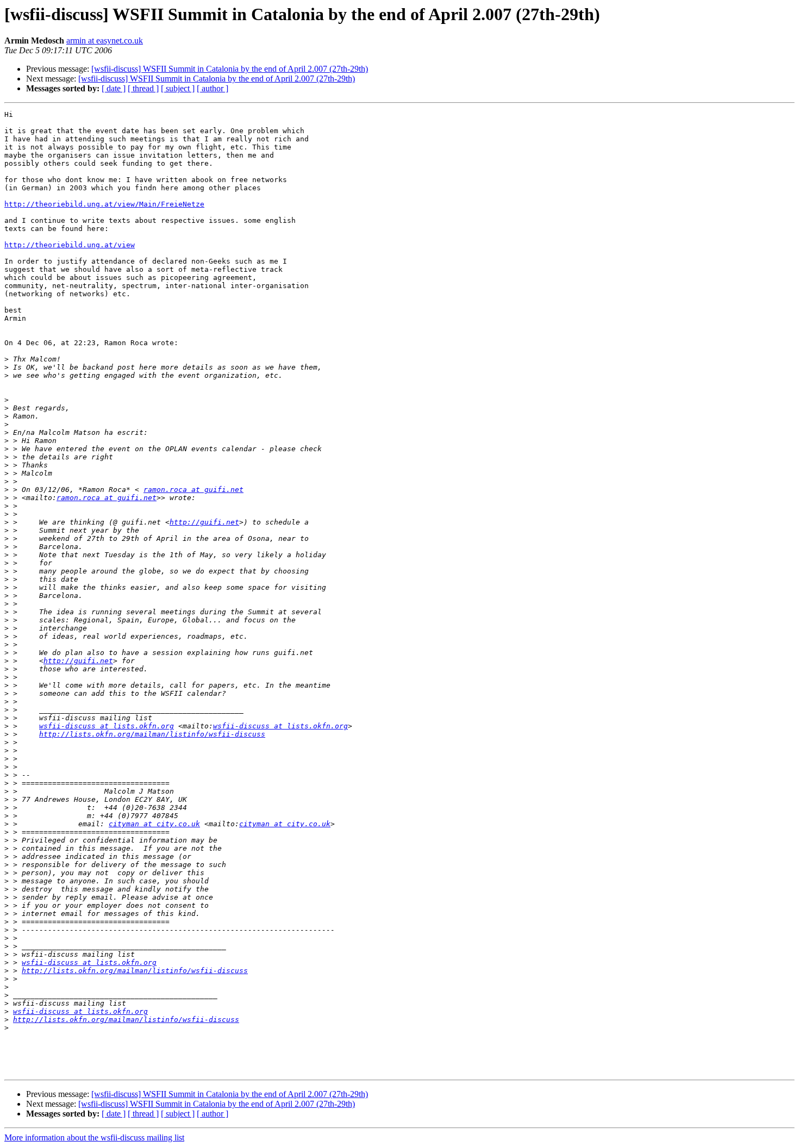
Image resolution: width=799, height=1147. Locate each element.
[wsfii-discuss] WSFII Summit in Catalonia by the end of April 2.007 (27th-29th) (229, 68)
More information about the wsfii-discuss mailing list (94, 1137)
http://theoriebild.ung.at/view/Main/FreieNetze (104, 204)
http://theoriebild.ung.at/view (69, 245)
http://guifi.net (204, 522)
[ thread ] (143, 88)
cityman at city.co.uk (154, 824)
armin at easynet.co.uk (104, 40)
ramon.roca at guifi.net (193, 489)
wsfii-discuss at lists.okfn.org (106, 726)
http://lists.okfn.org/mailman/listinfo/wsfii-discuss (152, 734)
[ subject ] (178, 88)
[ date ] (114, 88)
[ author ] (212, 88)
